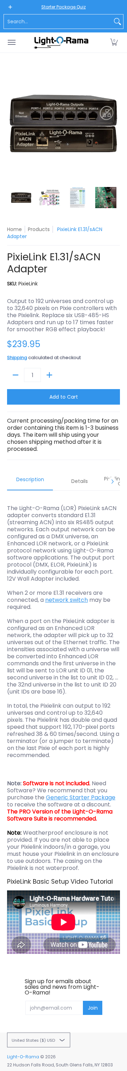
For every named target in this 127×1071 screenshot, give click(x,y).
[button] (114, 42)
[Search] (117, 21)
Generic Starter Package (80, 797)
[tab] (30, 481)
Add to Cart (63, 396)
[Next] (115, 123)
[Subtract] (15, 375)
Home (14, 229)
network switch (66, 600)
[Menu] (11, 42)
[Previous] (12, 123)
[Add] (49, 375)
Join (93, 1007)
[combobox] (58, 21)
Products (39, 229)
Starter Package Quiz (63, 7)
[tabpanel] (63, 729)
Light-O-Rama (23, 1057)
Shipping (17, 358)
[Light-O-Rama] (62, 42)
